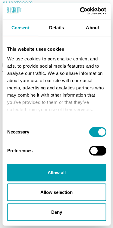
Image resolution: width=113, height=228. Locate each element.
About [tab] (92, 27)
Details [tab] (56, 27)
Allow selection (56, 192)
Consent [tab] (20, 27)
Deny (56, 211)
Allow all (57, 172)
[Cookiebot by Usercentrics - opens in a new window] (80, 11)
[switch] (97, 151)
